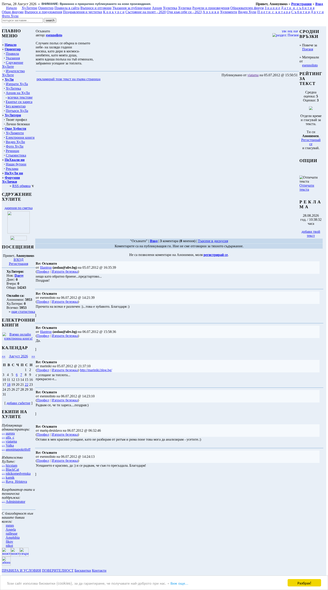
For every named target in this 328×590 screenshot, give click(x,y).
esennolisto (310, 65)
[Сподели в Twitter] (127, 79)
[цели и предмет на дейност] (18, 232)
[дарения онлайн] (18, 239)
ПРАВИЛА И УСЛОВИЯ (21, 570)
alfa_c (10, 437)
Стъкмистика (16, 155)
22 (26, 384)
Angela (11, 529)
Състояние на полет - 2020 (145, 12)
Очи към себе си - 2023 (184, 12)
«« (3, 356)
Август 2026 (18, 356)
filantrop (46, 267)
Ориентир (13, 49)
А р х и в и (211, 12)
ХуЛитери (29, 8)
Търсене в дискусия (213, 241)
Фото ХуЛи (14, 146)
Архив (157, 8)
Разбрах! (304, 583)
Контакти (99, 570)
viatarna (11, 441)
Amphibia (13, 537)
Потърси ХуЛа (17, 111)
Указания (13, 58)
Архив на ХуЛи (18, 93)
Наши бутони (16, 164)
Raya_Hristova (16, 481)
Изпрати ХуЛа (17, 84)
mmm (10, 525)
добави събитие (18, 403)
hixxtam (11, 465)
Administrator (15, 501)
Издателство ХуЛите (13, 73)
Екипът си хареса (19, 102)
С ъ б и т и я (300, 12)
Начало (11, 8)
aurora (10, 433)
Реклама (12, 169)
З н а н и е (272, 8)
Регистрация (18, 264)
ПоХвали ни (15, 160)
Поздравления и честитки (82, 12)
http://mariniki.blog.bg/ (96, 370)
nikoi (9, 545)
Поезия (307, 49)
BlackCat (12, 469)
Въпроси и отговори (96, 8)
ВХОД (18, 260)
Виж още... (179, 583)
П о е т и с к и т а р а (273, 12)
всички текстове (20, 97)
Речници (12, 151)
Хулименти (228, 12)
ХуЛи (9, 79)
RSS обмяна (21, 186)
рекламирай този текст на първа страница (68, 79)
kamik (10, 477)
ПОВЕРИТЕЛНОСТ (58, 570)
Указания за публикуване (131, 8)
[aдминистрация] (108, 570)
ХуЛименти (15, 133)
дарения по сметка (18, 208)
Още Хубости (15, 128)
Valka (10, 445)
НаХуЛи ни (14, 173)
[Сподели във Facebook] (110, 79)
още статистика (23, 312)
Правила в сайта (66, 8)
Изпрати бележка (65, 271)
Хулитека (170, 8)
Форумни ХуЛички (11, 180)
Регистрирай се (311, 142)
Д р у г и (317, 12)
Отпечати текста (306, 187)
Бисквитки (83, 570)
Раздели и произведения (210, 8)
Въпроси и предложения (43, 12)
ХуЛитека (13, 88)
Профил (43, 271)
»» (33, 356)
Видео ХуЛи (15, 142)
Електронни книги (20, 137)
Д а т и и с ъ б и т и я (297, 8)
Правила (12, 54)
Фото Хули (10, 16)
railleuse (11, 533)
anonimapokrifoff (18, 449)
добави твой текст (310, 233)
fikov (9, 541)
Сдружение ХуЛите (12, 64)
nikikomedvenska (18, 473)
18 (8, 384)
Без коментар (16, 106)
